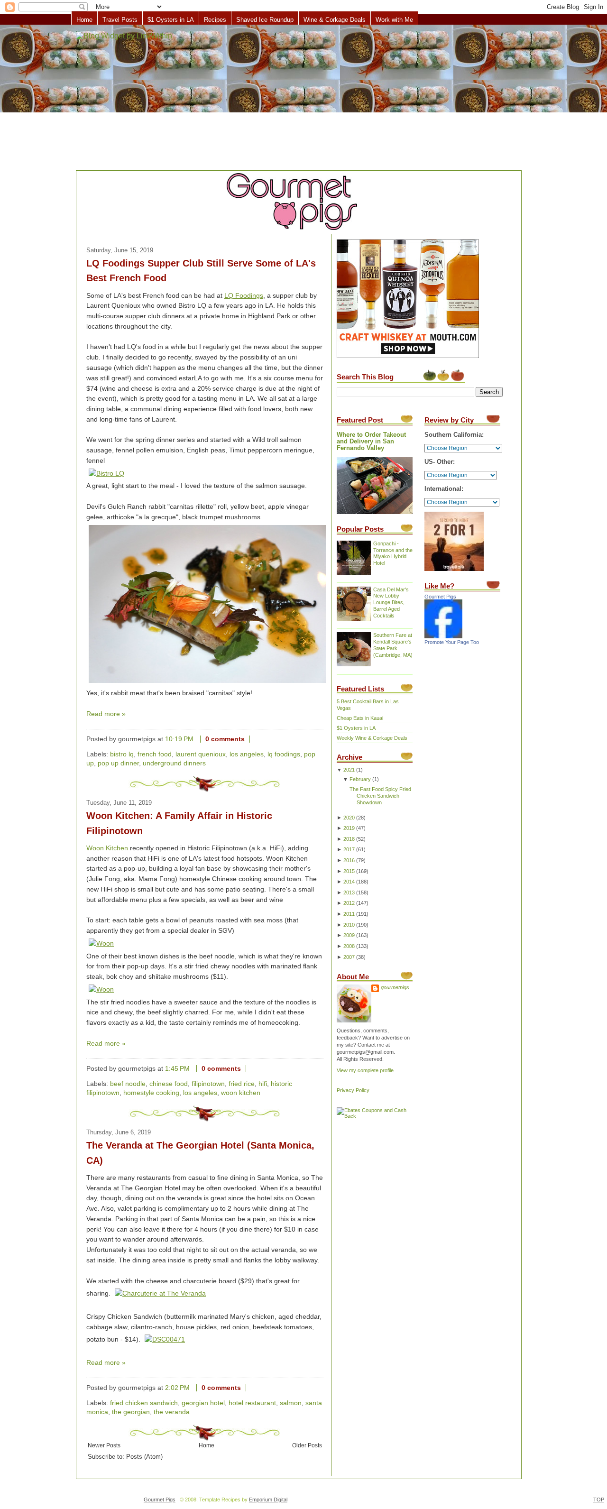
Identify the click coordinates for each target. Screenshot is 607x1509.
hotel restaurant (252, 1403)
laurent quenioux (200, 754)
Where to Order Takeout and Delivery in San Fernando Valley (371, 441)
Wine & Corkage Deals (335, 19)
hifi (262, 1083)
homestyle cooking (151, 1092)
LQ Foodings (243, 295)
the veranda (172, 1412)
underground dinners (174, 763)
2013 (349, 892)
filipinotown (208, 1083)
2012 (349, 903)
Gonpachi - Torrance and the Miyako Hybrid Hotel (393, 553)
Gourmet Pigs (440, 596)
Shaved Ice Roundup (265, 19)
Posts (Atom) (144, 1457)
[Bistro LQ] (106, 473)
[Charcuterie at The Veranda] (160, 1293)
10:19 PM (179, 739)
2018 (349, 839)
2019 (349, 828)
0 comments (225, 739)
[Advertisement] (303, 98)
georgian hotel (203, 1403)
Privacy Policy (353, 1090)
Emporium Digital (268, 1499)
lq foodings (283, 754)
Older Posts (307, 1445)
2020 (349, 817)
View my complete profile (365, 1070)
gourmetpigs (395, 987)
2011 (349, 914)
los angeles (247, 754)
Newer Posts (104, 1445)
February (360, 779)
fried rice (242, 1083)
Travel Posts (120, 19)
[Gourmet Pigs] (443, 636)
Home (84, 19)
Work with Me (394, 19)
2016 (349, 860)
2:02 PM (177, 1387)
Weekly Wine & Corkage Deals (372, 738)
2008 (349, 946)
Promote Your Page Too (451, 642)
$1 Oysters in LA (170, 19)
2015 (349, 871)
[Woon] (101, 943)
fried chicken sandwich (144, 1403)
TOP (598, 1499)
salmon (291, 1403)
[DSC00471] (164, 1339)
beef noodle (128, 1083)
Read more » (106, 714)
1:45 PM (177, 1068)
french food (155, 754)
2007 (349, 957)
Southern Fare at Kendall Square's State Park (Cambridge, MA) (393, 645)
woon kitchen (240, 1092)
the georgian (131, 1412)
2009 (349, 935)
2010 (349, 925)
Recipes (215, 19)
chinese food (168, 1083)
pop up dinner (118, 763)
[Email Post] (257, 739)
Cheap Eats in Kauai (360, 718)
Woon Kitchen (107, 848)
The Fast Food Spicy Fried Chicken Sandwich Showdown (380, 795)
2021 (349, 770)
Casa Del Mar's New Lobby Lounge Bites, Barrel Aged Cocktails (391, 603)
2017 (349, 849)
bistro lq (122, 754)
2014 (349, 881)
